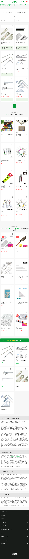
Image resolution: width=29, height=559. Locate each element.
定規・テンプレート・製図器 (9, 228)
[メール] (27, 1)
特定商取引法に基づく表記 (6, 529)
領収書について (4, 536)
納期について (4, 532)
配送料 (2, 518)
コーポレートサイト (5, 540)
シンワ (8, 114)
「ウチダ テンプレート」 (8, 482)
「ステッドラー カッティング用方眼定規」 (14, 456)
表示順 (17, 20)
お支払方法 (3, 522)
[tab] (7, 20)
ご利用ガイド (4, 511)
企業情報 (3, 543)
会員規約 (3, 515)
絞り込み (3, 20)
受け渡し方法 (4, 525)
